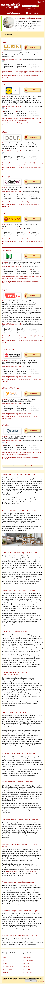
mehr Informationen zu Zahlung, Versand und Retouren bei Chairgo (20, 205)
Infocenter (33, 13)
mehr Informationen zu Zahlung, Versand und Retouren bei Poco (22, 241)
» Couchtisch (27, 969)
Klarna (29, 239)
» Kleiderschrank (8, 966)
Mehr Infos (19, 981)
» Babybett (26, 966)
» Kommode (27, 963)
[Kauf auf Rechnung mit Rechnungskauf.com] (10, 8)
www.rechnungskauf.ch (30, 871)
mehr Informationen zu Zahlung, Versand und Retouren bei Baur (22, 167)
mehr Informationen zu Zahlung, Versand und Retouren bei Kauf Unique (22, 380)
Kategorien (14, 13)
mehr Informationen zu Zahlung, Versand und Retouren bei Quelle (20, 458)
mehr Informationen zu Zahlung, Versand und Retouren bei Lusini (20, 76)
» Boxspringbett (8, 969)
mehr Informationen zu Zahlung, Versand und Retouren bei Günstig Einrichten (20, 417)
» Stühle (5, 972)
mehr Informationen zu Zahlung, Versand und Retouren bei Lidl (22, 123)
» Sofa (5, 963)
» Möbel (5, 957)
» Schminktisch (28, 960)
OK (31, 981)
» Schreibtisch (27, 972)
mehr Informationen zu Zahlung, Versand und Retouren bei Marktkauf (20, 282)
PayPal (29, 202)
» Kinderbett (27, 957)
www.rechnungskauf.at (13, 871)
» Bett (5, 960)
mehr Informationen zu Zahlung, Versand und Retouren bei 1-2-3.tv (22, 341)
